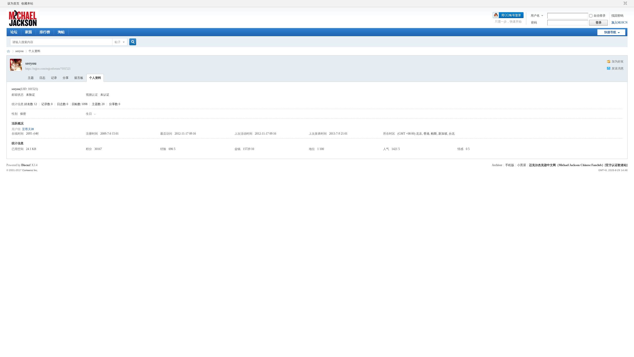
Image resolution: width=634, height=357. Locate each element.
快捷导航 (610, 32)
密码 (534, 22)
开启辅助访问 (620, 3)
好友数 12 (30, 104)
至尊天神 (28, 129)
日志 (42, 78)
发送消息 (618, 68)
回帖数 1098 (79, 104)
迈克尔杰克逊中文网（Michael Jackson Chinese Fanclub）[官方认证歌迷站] (578, 165)
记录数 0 (47, 104)
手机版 (509, 165)
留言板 (78, 78)
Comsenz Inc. (30, 170)
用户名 (535, 15)
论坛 (13, 32)
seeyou (19, 51)
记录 (54, 78)
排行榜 (45, 32)
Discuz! (26, 165)
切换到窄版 (625, 3)
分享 (66, 78)
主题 (31, 78)
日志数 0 (62, 104)
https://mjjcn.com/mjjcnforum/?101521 (48, 68)
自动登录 (600, 15)
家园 (28, 32)
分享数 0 (114, 104)
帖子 (118, 42)
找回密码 (617, 15)
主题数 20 (98, 104)
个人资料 (95, 78)
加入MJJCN (619, 22)
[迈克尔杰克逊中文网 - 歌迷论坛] (22, 25)
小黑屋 (521, 165)
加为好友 (618, 61)
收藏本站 (27, 3)
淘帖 (61, 32)
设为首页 (13, 3)
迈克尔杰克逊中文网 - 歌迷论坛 (8, 51)
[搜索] (132, 42)
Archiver (497, 165)
